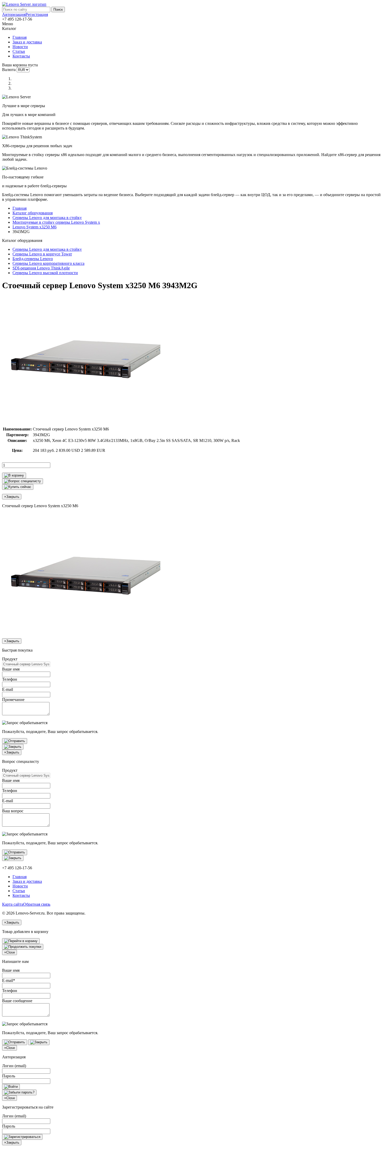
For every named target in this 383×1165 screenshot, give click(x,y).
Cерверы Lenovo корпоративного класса (48, 263)
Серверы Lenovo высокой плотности (45, 273)
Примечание (13, 699)
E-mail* (8, 980)
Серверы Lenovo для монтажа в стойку (47, 217)
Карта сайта (12, 904)
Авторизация (14, 14)
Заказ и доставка (27, 42)
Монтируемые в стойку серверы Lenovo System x (56, 222)
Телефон (9, 679)
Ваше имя (11, 669)
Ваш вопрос (12, 811)
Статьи (19, 51)
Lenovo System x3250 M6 (35, 227)
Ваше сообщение (17, 1001)
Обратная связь (36, 904)
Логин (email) (14, 1066)
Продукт (9, 659)
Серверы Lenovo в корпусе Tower (42, 254)
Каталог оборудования (33, 213)
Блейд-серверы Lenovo (33, 258)
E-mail (7, 689)
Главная (20, 37)
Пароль (8, 1076)
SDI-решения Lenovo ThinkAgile (41, 268)
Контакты (21, 56)
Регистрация (37, 14)
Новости (20, 46)
